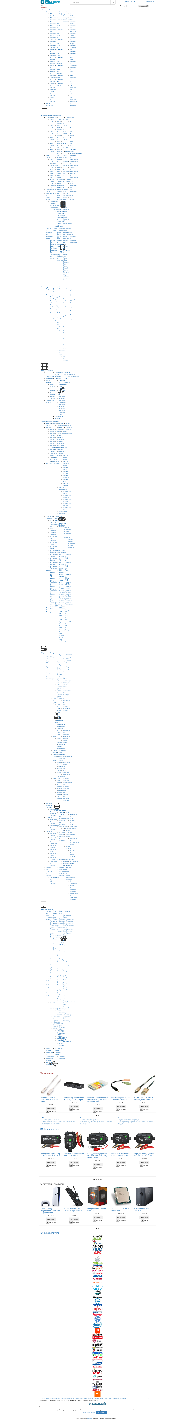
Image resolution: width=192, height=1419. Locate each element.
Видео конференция (67, 432)
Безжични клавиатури (60, 442)
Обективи (73, 301)
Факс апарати (62, 753)
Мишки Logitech (66, 476)
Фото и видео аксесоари (73, 306)
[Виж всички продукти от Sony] (97, 1371)
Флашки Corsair (68, 587)
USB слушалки (53, 529)
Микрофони (59, 416)
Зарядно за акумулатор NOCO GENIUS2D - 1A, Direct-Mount (97, 1155)
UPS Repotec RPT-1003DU (142, 1209)
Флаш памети (63, 551)
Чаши (65, 943)
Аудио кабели (61, 1045)
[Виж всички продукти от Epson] (97, 1305)
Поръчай (51, 1108)
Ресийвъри (66, 1003)
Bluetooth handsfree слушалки (62, 408)
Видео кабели (48, 1050)
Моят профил (99, 1398)
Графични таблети (69, 428)
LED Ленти (72, 198)
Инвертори (73, 826)
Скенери (49, 831)
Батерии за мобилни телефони (66, 275)
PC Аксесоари (69, 194)
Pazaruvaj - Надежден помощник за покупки (104, 1418)
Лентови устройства (67, 528)
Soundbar (67, 373)
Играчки (68, 933)
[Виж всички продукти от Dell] (97, 1301)
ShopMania (89, 1418)
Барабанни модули (66, 737)
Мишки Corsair (65, 472)
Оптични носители (71, 546)
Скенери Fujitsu (53, 854)
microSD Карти (68, 623)
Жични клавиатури (60, 438)
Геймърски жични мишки (66, 457)
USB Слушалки (62, 388)
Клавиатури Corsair (67, 500)
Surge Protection (69, 831)
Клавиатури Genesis (67, 504)
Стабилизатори (71, 828)
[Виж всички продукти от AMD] (97, 1246)
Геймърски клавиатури (60, 446)
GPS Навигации (66, 1006)
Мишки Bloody (65, 468)
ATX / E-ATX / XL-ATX (71, 127)
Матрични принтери (62, 791)
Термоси (66, 941)
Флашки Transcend (68, 599)
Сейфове (69, 931)
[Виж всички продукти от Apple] (97, 1259)
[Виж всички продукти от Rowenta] (97, 1361)
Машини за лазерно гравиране (62, 747)
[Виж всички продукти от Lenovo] (97, 1337)
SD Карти (67, 627)
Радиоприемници (69, 375)
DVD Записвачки (73, 184)
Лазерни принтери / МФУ (62, 726)
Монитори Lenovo (73, 35)
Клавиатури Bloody (67, 492)
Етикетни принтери (62, 767)
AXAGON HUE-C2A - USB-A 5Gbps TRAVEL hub (73, 1210)
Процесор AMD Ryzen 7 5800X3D (97, 1209)
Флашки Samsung (68, 591)
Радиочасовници (73, 377)
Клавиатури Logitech (67, 496)
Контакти (123, 1398)
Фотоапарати (70, 289)
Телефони (62, 256)
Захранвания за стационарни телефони (74, 896)
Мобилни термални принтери (49, 805)
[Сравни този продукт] (47, 1111)
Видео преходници (67, 1041)
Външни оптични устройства (71, 541)
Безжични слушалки (53, 533)
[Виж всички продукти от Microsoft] (97, 1348)
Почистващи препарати (70, 922)
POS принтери (66, 771)
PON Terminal (68, 660)
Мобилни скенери (53, 834)
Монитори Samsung (73, 47)
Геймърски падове (66, 484)
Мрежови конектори (62, 1057)
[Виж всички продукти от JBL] (97, 1331)
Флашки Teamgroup (69, 603)
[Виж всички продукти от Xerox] (97, 1390)
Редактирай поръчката (112, 1398)
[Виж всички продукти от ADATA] (97, 1242)
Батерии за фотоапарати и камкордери (74, 295)
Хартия (48, 867)
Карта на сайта (90, 1398)
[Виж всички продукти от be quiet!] (97, 1268)
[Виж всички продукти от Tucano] (97, 1383)
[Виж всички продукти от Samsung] (97, 1363)
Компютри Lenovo (60, 84)
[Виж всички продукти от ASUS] (97, 1265)
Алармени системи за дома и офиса (69, 870)
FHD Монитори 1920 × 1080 (73, 79)
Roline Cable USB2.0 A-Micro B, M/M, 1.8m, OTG (144, 1098)
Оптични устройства (69, 180)
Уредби (57, 418)
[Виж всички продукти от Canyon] (97, 1282)
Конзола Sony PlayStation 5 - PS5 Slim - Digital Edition (50, 1210)
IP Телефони (73, 882)
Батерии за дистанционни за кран (67, 965)
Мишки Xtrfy (65, 480)
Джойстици (62, 513)
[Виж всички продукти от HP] (97, 1319)
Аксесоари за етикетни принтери (66, 777)
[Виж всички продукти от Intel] (97, 1325)
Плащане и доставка (47, 1398)
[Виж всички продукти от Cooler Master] (97, 1293)
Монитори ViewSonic (73, 31)
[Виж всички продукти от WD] (97, 1387)
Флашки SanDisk (68, 595)
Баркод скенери (68, 847)
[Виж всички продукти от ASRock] (97, 1263)
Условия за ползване (67, 1398)
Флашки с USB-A (68, 557)
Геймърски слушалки (62, 403)
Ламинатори (70, 859)
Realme (65, 270)
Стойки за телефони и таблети (66, 250)
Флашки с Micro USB (68, 577)
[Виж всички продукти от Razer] (97, 1355)
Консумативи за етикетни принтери (67, 785)
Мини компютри (49, 104)
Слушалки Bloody (53, 547)
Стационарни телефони (70, 878)
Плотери (49, 817)
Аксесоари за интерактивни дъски (74, 841)
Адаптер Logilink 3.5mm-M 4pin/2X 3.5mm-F (121, 1098)
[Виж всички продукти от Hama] (97, 1314)
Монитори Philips (73, 43)
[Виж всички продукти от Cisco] (97, 1287)
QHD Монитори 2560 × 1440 (73, 89)
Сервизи (57, 1398)
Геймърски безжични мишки (66, 463)
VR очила (61, 436)
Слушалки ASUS (53, 543)
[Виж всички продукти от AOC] (97, 1249)
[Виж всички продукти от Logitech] (97, 1345)
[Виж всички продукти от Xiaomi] (97, 1394)
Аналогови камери (66, 710)
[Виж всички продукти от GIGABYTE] (97, 1312)
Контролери (63, 511)
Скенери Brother (53, 846)
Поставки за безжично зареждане (73, 239)
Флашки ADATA (68, 583)
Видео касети (63, 642)
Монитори (69, 12)
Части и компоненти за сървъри (67, 691)
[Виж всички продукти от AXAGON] (97, 1266)
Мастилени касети (66, 763)
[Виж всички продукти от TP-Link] (97, 1376)
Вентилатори (70, 151)
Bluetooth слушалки (62, 399)
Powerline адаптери (69, 656)
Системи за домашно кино (67, 382)
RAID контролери (67, 680)
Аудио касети (63, 638)
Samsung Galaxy (66, 263)
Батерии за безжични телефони (73, 888)
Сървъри (62, 677)
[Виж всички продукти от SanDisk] (97, 1366)
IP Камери (61, 698)
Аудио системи (49, 382)
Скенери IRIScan (53, 858)
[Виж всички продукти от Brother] (97, 1276)
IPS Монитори (73, 51)
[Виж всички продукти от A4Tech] (97, 1236)
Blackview (66, 268)
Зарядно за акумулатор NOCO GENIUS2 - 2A (144, 1154)
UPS (67, 812)
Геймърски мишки (62, 452)
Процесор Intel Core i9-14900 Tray (120, 1209)
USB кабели (61, 1031)
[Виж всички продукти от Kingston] (97, 1335)
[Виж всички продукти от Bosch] (97, 1273)
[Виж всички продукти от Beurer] (97, 1271)
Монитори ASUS (73, 23)
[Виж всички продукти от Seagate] (97, 1369)
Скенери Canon (53, 850)
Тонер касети (65, 741)
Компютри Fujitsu (60, 76)
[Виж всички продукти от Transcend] (97, 1380)
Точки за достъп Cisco (59, 716)
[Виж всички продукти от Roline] (97, 1358)
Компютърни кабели (59, 1050)
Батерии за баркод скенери (72, 853)
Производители (51, 1232)
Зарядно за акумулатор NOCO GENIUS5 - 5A (120, 1154)
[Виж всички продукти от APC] (97, 1253)
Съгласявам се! (101, 1412)
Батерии (62, 959)
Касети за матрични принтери (66, 797)
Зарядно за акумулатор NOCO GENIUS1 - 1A (74, 1154)
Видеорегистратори (69, 1001)
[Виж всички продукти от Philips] (97, 1353)
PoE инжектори (69, 664)
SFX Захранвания (67, 222)
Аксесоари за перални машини (62, 954)
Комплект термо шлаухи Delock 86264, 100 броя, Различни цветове (97, 1099)
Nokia (65, 266)
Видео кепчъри (68, 424)
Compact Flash (68, 611)
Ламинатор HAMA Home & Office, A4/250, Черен (74, 1098)
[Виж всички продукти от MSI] (97, 1350)
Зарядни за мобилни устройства (69, 231)
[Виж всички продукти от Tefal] (97, 1373)
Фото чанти (72, 312)
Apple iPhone (65, 259)
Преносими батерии (67, 986)
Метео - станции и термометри (70, 915)
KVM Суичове (62, 1027)
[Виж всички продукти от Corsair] (97, 1297)
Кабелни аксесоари (49, 1063)
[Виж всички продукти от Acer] (97, 1238)
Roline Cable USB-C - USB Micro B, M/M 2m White (49, 1099)
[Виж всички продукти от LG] (97, 1341)
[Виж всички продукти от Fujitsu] (97, 1308)
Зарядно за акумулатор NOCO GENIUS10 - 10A (50, 1154)
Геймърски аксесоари (58, 517)
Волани (48, 570)
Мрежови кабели (58, 1054)
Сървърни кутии (66, 684)
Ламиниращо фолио (74, 862)
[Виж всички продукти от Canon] (97, 1278)
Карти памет (63, 607)
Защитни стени (62, 674)
